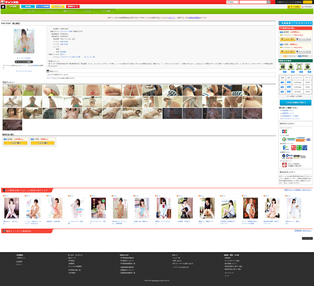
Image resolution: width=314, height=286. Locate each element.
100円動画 (71, 273)
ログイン (307, 2)
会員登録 (298, 2)
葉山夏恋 (63, 52)
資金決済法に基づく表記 (233, 269)
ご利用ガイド (282, 2)
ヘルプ (290, 2)
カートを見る (295, 7)
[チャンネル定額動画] (42, 7)
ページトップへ (306, 238)
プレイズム (87, 11)
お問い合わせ (177, 261)
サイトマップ (229, 273)
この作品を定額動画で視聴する (295, 102)
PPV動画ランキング (127, 261)
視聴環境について (288, 113)
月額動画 (71, 263)
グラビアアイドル (66, 57)
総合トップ (72, 258)
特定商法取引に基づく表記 (233, 266)
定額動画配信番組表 (127, 267)
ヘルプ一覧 (176, 258)
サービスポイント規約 (232, 261)
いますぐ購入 (289, 39)
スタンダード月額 (66, 31)
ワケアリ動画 (105, 11)
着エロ (62, 54)
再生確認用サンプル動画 (290, 116)
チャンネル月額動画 (75, 266)
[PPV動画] (13, 7)
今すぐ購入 (15, 143)
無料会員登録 (194, 18)
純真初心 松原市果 (53, 221)
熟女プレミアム (69, 11)
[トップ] (3, 7)
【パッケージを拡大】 (24, 58)
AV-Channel (9, 2)
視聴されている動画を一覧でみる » (298, 190)
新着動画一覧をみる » (303, 231)
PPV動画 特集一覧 (74, 270)
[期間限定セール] (72, 7)
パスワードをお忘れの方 (181, 267)
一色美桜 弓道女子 (183, 221)
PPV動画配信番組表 (127, 258)
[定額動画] (27, 7)
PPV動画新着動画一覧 (127, 263)
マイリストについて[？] (23, 71)
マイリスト (308, 7)
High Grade (64, 41)
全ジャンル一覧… (90, 57)
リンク (227, 276)
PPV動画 (71, 261)
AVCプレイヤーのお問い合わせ (183, 263)
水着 (78, 57)
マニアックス (50, 11)
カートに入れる (305, 39)
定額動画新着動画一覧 (127, 273)
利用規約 (228, 258)
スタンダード (31, 11)
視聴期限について (288, 110)
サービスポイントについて (291, 119)
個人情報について (230, 263)
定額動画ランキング (127, 270)
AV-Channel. (155, 280)
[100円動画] (57, 7)
